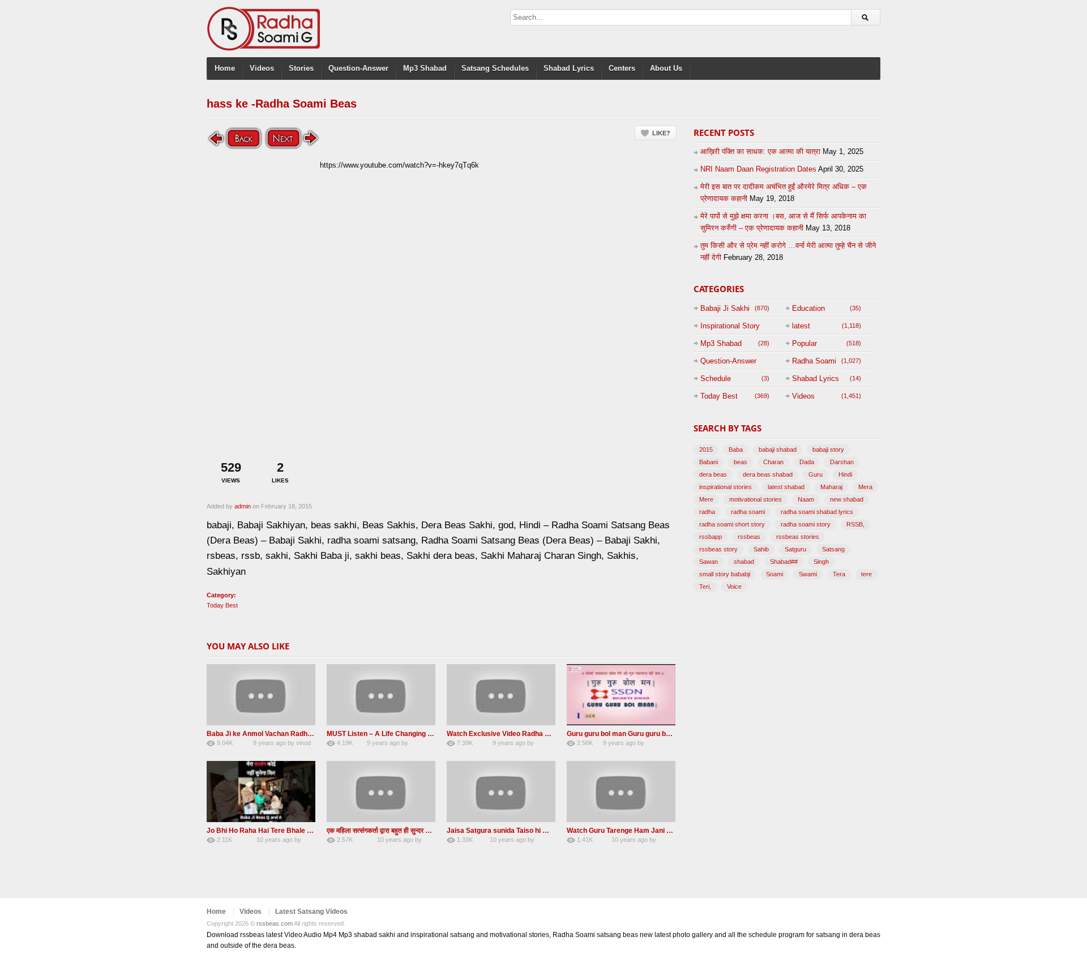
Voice (734, 586)
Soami (774, 574)
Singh (821, 561)
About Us (666, 68)
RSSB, (855, 524)
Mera (865, 487)
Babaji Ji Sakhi (725, 308)
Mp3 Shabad (425, 68)
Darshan (842, 462)
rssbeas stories (797, 536)
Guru (815, 474)
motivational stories (755, 499)
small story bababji (724, 574)
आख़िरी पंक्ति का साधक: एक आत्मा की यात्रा (760, 151)
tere (866, 574)
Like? (661, 133)
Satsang (833, 549)
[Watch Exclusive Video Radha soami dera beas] (501, 695)
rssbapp (710, 536)
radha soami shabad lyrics (817, 511)
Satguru (795, 549)
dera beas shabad (768, 474)
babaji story (828, 449)
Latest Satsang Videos (311, 912)
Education (808, 308)
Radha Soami (814, 361)
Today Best (222, 605)
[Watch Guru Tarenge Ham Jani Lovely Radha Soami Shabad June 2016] (621, 791)
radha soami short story (732, 524)
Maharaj (831, 487)
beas (740, 462)
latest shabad (786, 487)
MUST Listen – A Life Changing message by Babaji (408, 734)
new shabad (846, 499)
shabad (744, 561)
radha (707, 511)
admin (242, 506)
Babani (708, 462)
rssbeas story (718, 549)
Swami (808, 574)
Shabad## (784, 561)
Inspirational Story (730, 326)
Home (225, 68)
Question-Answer (358, 68)
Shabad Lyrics (569, 68)
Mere (706, 499)
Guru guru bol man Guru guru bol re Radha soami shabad (658, 734)
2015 (706, 449)
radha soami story (806, 524)
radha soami (748, 511)
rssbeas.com (274, 923)
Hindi (845, 474)
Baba (736, 449)
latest (801, 326)
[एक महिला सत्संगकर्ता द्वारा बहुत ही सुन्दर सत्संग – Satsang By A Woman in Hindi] (381, 791)
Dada (806, 462)
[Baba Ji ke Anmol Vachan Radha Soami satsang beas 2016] (261, 695)
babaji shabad (778, 449)
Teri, (705, 586)
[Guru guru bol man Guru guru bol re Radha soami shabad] (621, 695)
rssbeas (749, 536)
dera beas (713, 474)
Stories (301, 68)
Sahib (761, 549)
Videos (262, 68)
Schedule (715, 378)
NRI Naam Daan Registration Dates (758, 169)
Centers (622, 68)
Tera (839, 574)
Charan (773, 462)
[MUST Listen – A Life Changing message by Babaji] (381, 695)
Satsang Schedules (495, 68)
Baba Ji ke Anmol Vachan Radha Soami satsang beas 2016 (301, 734)
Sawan (708, 561)
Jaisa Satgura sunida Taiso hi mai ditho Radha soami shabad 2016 (553, 831)
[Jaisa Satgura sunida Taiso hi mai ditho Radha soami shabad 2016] (501, 791)
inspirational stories (725, 487)
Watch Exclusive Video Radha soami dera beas (522, 734)
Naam (806, 499)
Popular (804, 343)
